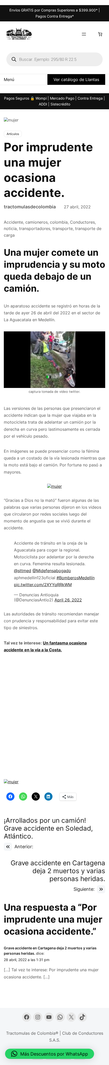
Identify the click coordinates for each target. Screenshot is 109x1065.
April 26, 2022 (68, 599)
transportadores (34, 228)
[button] (49, 1054)
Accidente (13, 222)
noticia (10, 228)
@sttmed (22, 570)
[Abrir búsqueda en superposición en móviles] (54, 59)
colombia (59, 222)
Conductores (82, 222)
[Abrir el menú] (84, 34)
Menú (9, 79)
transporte (62, 228)
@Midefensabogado (51, 570)
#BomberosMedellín (76, 577)
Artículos (13, 134)
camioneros (36, 222)
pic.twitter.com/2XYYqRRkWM (43, 584)
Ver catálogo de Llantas (76, 79)
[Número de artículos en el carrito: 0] (100, 34)
